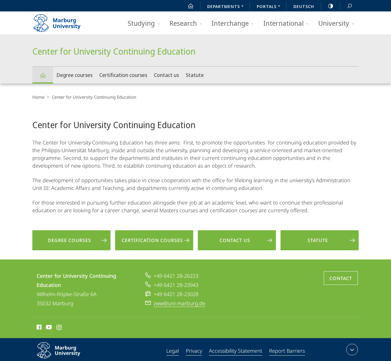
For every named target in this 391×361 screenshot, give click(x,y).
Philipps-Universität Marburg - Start (68, 21)
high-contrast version (330, 5)
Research (183, 23)
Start (190, 5)
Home (38, 97)
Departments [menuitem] (223, 6)
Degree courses (74, 75)
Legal (172, 350)
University (333, 23)
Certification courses (123, 75)
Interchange (230, 23)
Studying (141, 23)
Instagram (59, 328)
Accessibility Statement (235, 350)
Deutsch (303, 6)
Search (349, 5)
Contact (340, 278)
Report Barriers (287, 350)
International (283, 23)
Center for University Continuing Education (42, 75)
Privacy (194, 350)
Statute (195, 75)
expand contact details (352, 349)
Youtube (48, 328)
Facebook (38, 328)
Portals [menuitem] (267, 6)
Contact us (166, 75)
